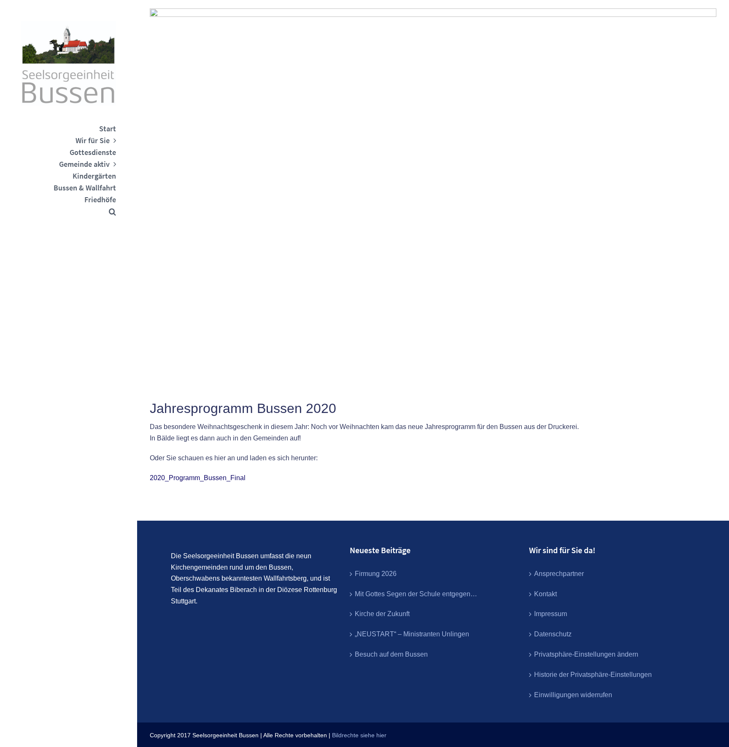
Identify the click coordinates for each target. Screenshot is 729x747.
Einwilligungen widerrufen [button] (573, 694)
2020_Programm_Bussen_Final (198, 477)
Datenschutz (553, 634)
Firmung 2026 (376, 573)
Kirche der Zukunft (382, 613)
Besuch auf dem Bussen (391, 654)
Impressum (550, 613)
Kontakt (545, 594)
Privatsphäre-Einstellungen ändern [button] (586, 654)
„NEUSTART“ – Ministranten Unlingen (412, 634)
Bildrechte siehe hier (359, 735)
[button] (68, 211)
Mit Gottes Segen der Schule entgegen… (416, 594)
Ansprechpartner (559, 573)
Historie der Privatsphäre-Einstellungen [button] (593, 674)
